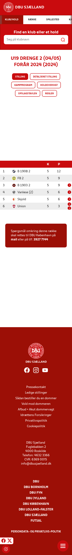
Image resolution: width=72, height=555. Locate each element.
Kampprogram (23, 85)
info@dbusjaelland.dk (36, 463)
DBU (36, 481)
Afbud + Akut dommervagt (36, 409)
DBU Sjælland (36, 515)
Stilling (20, 77)
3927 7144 (41, 239)
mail (14, 239)
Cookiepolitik (36, 426)
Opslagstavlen (27, 93)
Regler (49, 93)
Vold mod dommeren (36, 404)
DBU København (36, 504)
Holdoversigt (49, 85)
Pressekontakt (36, 387)
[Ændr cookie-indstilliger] (6, 549)
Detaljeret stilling (45, 77)
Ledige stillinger (36, 392)
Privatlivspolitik (36, 420)
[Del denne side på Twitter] (9, 541)
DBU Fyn (36, 492)
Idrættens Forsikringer (36, 415)
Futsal (36, 520)
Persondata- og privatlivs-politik (36, 532)
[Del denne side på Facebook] (3, 541)
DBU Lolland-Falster (36, 509)
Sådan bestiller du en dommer (36, 398)
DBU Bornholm (36, 487)
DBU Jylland (36, 498)
